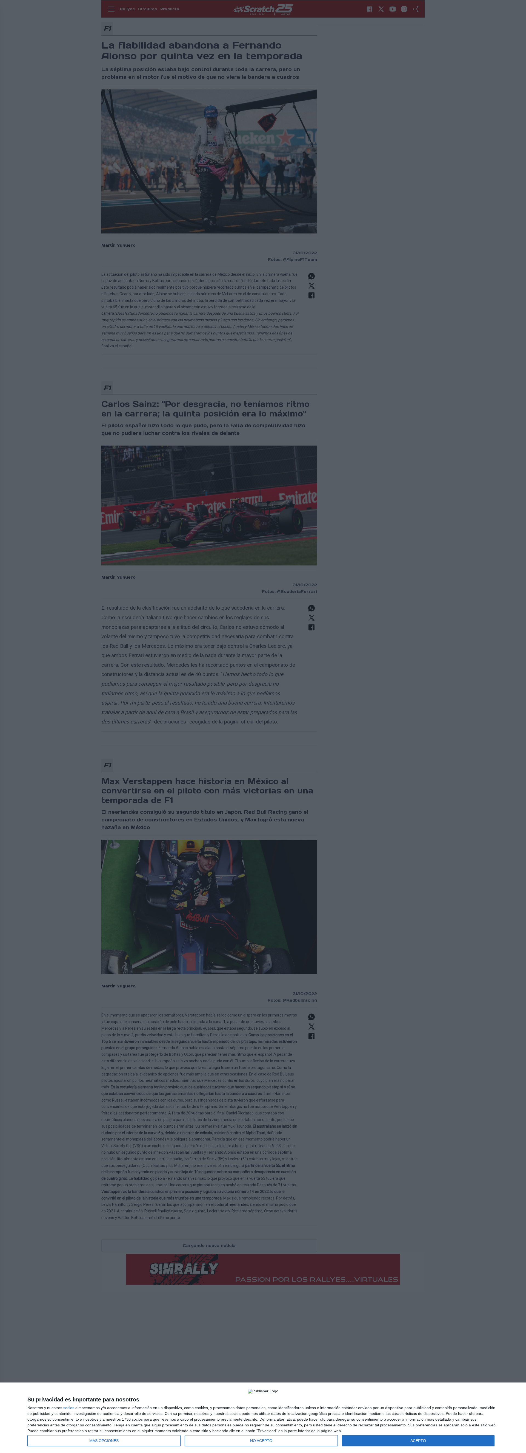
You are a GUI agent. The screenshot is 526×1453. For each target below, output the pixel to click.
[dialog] (263, 1418)
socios (68, 1408)
